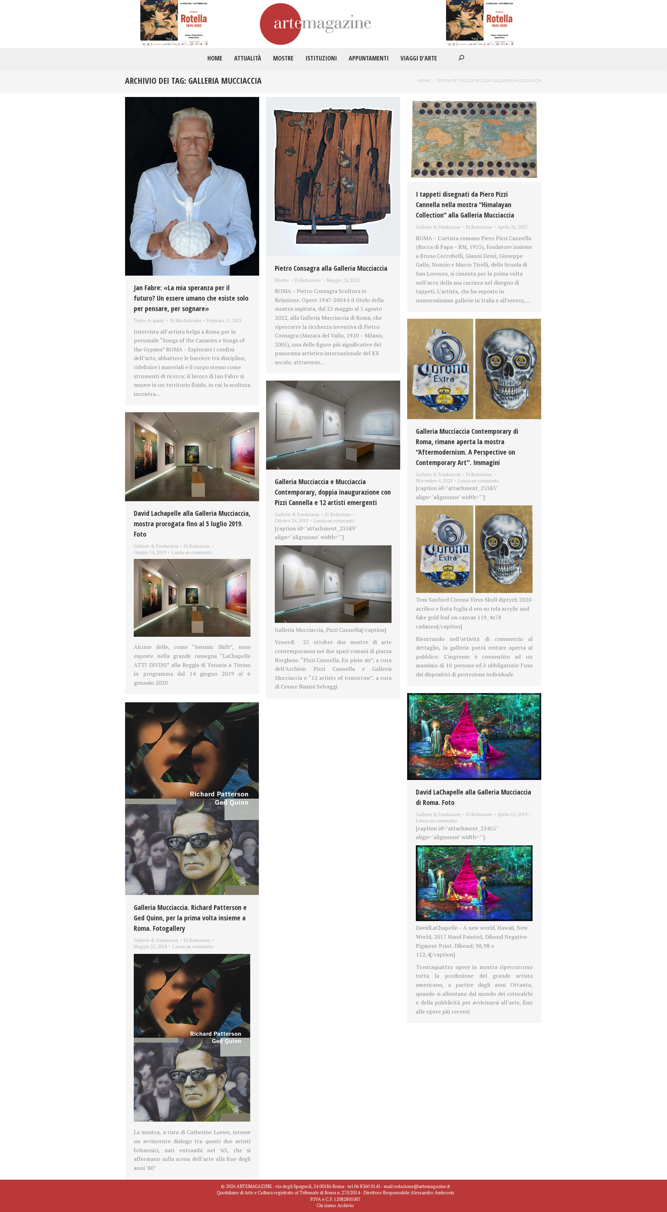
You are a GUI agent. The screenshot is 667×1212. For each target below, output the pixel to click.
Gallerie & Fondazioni (438, 227)
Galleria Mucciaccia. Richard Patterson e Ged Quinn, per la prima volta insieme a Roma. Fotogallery (190, 918)
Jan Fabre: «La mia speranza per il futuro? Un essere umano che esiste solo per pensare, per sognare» (191, 298)
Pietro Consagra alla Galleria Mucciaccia (331, 268)
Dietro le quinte (149, 320)
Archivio (345, 1205)
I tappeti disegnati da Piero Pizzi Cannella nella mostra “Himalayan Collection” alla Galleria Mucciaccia (466, 204)
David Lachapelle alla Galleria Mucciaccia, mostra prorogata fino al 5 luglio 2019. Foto (192, 524)
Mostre (282, 280)
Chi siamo (326, 1205)
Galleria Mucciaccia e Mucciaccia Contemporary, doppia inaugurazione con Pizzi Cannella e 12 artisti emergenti (333, 492)
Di (185, 320)
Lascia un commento (478, 481)
